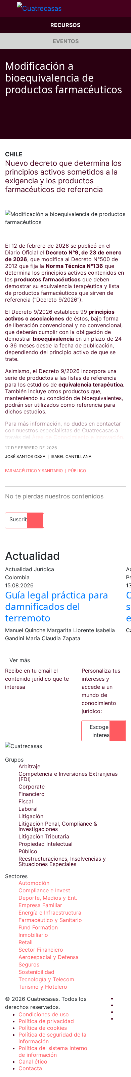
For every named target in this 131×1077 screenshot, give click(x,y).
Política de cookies (42, 1027)
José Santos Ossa (25, 456)
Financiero (31, 794)
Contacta (30, 1068)
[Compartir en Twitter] (20, 129)
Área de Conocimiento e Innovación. (78, 437)
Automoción (33, 883)
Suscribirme (24, 519)
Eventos (66, 41)
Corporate (31, 786)
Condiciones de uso (43, 1014)
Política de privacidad (46, 1021)
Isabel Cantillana (71, 456)
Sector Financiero (40, 949)
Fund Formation (38, 927)
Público (77, 470)
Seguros (28, 964)
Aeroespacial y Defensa (48, 957)
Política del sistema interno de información (52, 1051)
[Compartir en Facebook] (8, 129)
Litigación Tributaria (43, 836)
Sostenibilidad (36, 972)
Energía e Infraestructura (49, 912)
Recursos (65, 25)
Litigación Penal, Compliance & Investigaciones (57, 826)
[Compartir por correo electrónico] (46, 129)
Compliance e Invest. (45, 890)
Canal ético (32, 1061)
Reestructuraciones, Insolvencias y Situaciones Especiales (62, 861)
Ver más (19, 660)
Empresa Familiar (40, 905)
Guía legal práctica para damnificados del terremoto (56, 606)
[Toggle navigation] (8, 8)
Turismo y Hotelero (42, 986)
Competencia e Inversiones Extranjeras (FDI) (68, 776)
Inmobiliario (33, 934)
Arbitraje (29, 766)
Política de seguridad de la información (52, 1038)
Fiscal (25, 801)
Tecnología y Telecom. (47, 979)
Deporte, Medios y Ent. (47, 897)
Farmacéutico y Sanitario (34, 470)
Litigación (30, 816)
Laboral (28, 808)
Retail (25, 942)
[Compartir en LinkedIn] (33, 129)
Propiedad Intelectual (45, 844)
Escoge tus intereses (104, 731)
